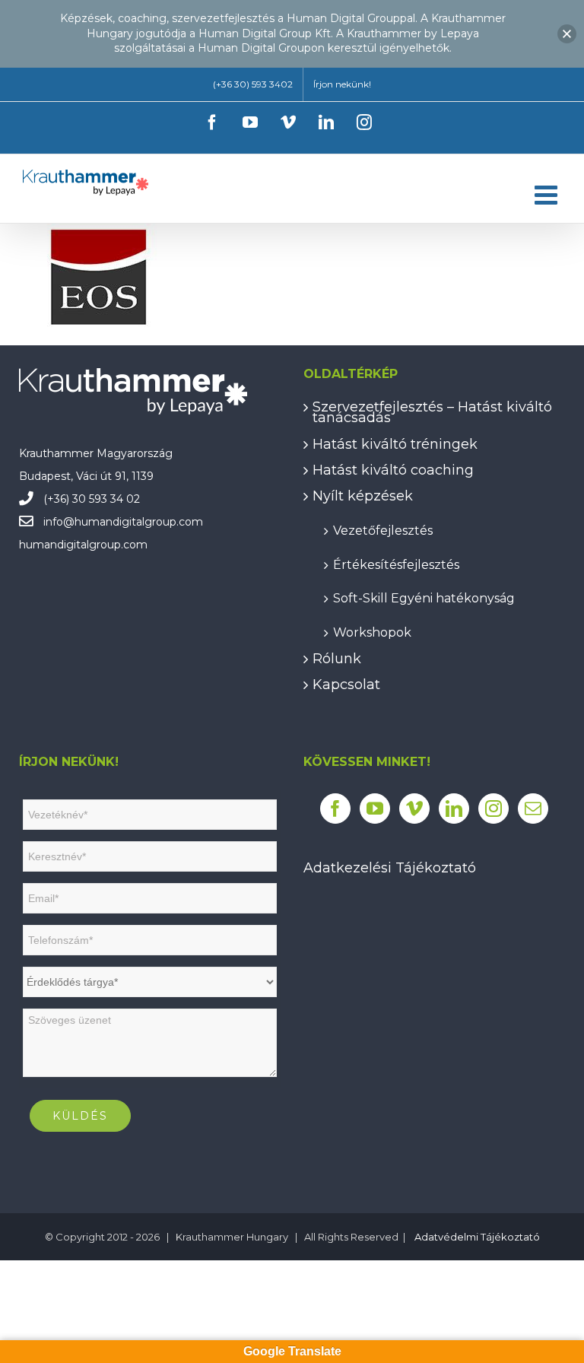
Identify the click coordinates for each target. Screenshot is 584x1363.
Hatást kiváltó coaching (393, 470)
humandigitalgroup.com (139, 522)
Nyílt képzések (363, 496)
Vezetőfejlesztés (383, 529)
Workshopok (372, 631)
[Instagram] (493, 808)
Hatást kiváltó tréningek (395, 444)
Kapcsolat (346, 684)
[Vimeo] (414, 808)
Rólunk (337, 658)
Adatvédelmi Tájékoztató (477, 1237)
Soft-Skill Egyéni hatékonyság (424, 597)
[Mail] (533, 808)
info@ (59, 522)
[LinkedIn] (454, 808)
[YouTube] (375, 808)
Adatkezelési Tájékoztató (389, 867)
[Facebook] (335, 808)
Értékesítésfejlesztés (396, 564)
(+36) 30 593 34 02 (91, 499)
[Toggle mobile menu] (548, 194)
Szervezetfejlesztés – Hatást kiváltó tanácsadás (432, 413)
